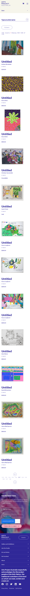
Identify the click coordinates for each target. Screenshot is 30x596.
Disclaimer (11, 588)
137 (19, 477)
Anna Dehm (4, 101)
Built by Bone (19, 588)
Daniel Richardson (6, 390)
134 (9, 477)
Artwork (3, 66)
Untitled (8, 61)
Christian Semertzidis (7, 173)
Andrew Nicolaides (6, 64)
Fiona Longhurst (5, 245)
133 (6, 477)
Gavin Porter (4, 209)
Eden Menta (4, 354)
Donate (24, 537)
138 (22, 477)
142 (10, 479)
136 (16, 477)
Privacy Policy (4, 588)
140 (3, 479)
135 (13, 477)
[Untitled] (12, 48)
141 (7, 479)
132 (3, 477)
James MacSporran (6, 426)
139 (26, 477)
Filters (6, 27)
